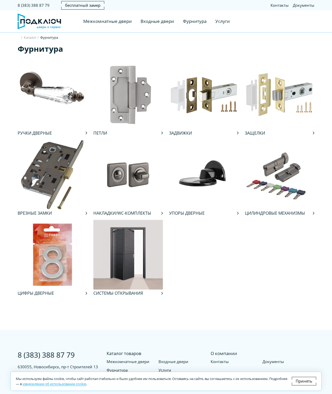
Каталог (30, 37)
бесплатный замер (82, 5)
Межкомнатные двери (107, 21)
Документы (303, 5)
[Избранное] (301, 21)
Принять (304, 381)
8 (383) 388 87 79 (34, 5)
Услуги (222, 21)
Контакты (280, 5)
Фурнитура (194, 21)
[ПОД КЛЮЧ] (19, 38)
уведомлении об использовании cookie (54, 384)
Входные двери (157, 21)
